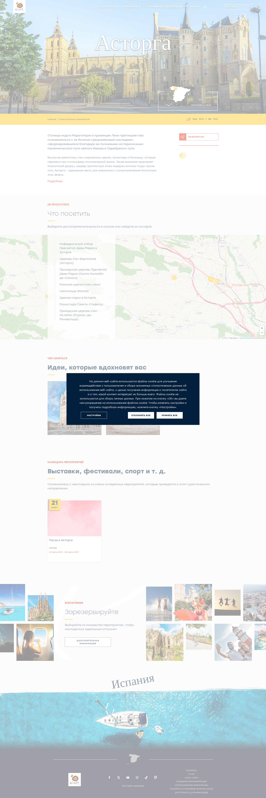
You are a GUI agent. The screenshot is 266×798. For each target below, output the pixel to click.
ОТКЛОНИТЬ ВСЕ (141, 415)
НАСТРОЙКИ (94, 415)
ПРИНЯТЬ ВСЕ (169, 415)
